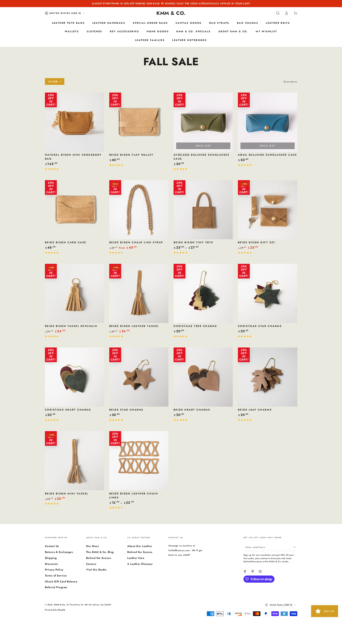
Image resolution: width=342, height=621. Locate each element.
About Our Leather (139, 546)
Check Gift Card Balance (61, 581)
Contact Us (52, 546)
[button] (278, 13)
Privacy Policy (54, 570)
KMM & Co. (60, 604)
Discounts (51, 564)
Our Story (92, 546)
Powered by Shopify (55, 609)
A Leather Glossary (140, 564)
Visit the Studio (96, 570)
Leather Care (135, 558)
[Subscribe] (295, 547)
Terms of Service (56, 575)
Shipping (51, 558)
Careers (91, 564)
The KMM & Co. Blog (100, 552)
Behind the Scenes (98, 558)
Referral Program (56, 587)
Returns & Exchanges (59, 552)
